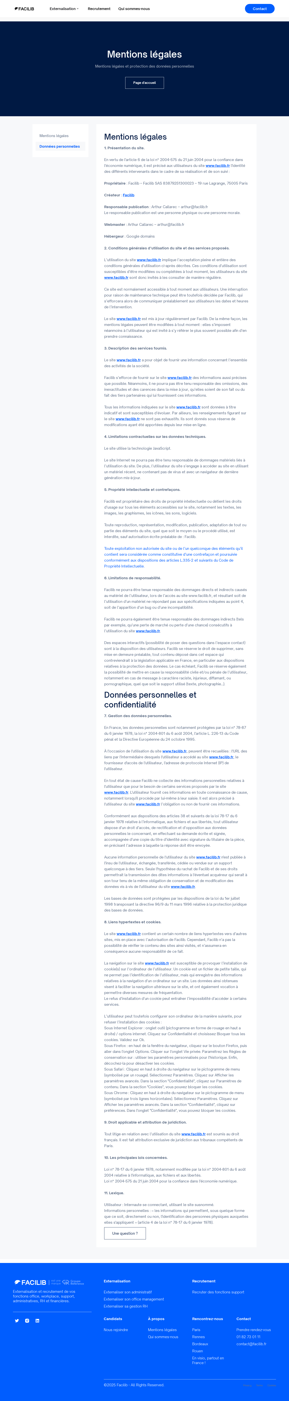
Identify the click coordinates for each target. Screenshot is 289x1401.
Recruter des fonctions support (218, 1292)
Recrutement (99, 8)
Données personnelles (60, 146)
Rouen (197, 1351)
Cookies (271, 1385)
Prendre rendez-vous (254, 1330)
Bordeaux (200, 1344)
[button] (64, 8)
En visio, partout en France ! (208, 1360)
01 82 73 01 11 (248, 1337)
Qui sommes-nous (134, 8)
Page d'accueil (144, 83)
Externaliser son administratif (128, 1292)
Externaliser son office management (134, 1299)
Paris (196, 1330)
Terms (259, 1385)
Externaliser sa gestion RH (126, 1306)
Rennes (198, 1337)
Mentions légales (54, 136)
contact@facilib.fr (251, 1344)
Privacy (247, 1385)
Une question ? (125, 1233)
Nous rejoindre (116, 1330)
